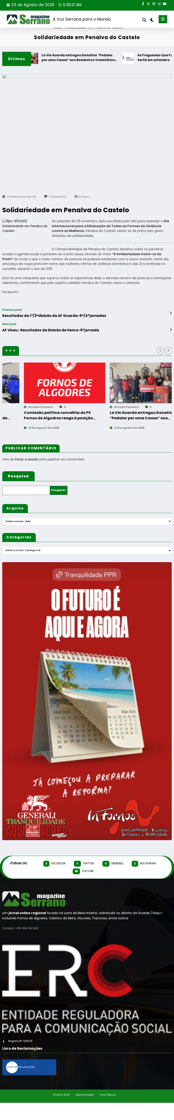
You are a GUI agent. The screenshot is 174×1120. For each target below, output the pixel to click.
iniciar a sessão (27, 459)
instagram (148, 863)
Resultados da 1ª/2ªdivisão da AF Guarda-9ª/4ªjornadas (54, 315)
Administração (85, 1094)
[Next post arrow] (171, 329)
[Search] (144, 20)
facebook (58, 863)
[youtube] (165, 3)
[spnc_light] (151, 20)
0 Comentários (57, 196)
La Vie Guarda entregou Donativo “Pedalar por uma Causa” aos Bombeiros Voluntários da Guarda (62, 58)
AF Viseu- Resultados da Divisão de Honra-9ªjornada (50, 330)
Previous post (12, 309)
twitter (88, 863)
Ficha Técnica (108, 1094)
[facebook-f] (143, 3)
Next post (9, 324)
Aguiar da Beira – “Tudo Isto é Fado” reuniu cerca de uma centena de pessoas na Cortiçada (133, 415)
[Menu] (163, 19)
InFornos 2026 (61, 1094)
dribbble (117, 863)
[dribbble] (154, 3)
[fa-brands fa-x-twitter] (148, 3)
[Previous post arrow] (171, 313)
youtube (88, 871)
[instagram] (159, 3)
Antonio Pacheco (28, 407)
